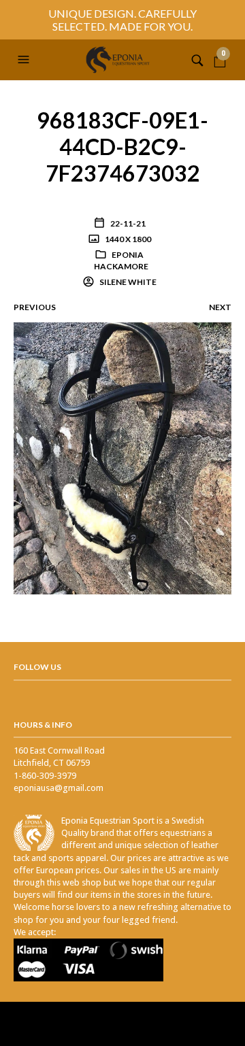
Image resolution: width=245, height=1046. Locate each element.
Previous (35, 307)
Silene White (127, 282)
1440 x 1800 (127, 239)
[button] (25, 59)
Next (220, 307)
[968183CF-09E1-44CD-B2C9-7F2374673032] (122, 458)
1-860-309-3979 (45, 776)
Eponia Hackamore (121, 260)
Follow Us (37, 667)
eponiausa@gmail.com (58, 788)
